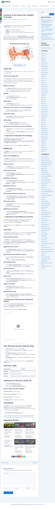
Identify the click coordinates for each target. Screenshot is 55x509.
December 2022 (44, 132)
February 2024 (44, 105)
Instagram (10, 417)
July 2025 (43, 76)
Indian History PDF (45, 220)
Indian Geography (45, 214)
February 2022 (44, 149)
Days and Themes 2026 (46, 181)
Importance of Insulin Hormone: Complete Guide (19, 447)
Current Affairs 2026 (6, 5)
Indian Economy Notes (45, 212)
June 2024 (43, 97)
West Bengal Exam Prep (46, 266)
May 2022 (43, 145)
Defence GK (43, 185)
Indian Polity (43, 222)
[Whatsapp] (23, 456)
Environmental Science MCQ (47, 191)
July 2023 (43, 118)
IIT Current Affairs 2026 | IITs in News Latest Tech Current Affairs (47, 30)
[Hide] (0, 23)
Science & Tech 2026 (45, 247)
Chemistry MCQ (44, 170)
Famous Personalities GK (46, 195)
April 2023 (43, 124)
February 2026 (44, 63)
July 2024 (43, 95)
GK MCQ (43, 208)
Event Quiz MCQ (44, 193)
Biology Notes (44, 168)
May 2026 (43, 59)
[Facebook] (48, 1)
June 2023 (43, 120)
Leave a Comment (7, 19)
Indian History (44, 218)
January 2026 (44, 64)
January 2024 (44, 107)
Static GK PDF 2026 (45, 257)
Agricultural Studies (44, 5)
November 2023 (44, 111)
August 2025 (44, 74)
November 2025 (44, 68)
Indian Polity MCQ (45, 224)
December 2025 (44, 66)
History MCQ (44, 210)
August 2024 (44, 93)
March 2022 (43, 147)
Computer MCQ (44, 178)
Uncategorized (44, 260)
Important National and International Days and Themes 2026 (47, 39)
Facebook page (17, 417)
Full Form (28, 5)
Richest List (43, 245)
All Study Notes (15, 5)
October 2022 (44, 136)
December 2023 (44, 109)
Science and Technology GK (47, 249)
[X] (14, 456)
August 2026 (44, 53)
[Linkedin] (17, 456)
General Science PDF (45, 205)
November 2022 (44, 134)
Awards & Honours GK (45, 160)
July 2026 (43, 55)
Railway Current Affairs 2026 (47, 243)
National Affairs (44, 233)
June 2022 (43, 143)
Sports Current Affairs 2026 (47, 251)
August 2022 (44, 140)
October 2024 (44, 89)
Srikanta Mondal (7, 435)
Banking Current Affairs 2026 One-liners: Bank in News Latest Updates (47, 34)
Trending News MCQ (45, 259)
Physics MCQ (44, 239)
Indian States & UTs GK (46, 228)
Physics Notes (44, 241)
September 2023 (44, 115)
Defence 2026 (44, 183)
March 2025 (43, 84)
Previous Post (4, 462)
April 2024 (43, 101)
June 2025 (43, 78)
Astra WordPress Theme (39, 504)
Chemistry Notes (44, 172)
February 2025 (44, 86)
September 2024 (44, 91)
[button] (18, 6)
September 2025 (44, 72)
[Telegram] (25, 456)
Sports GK (43, 253)
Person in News (44, 237)
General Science (44, 201)
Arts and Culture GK (45, 158)
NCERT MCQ (44, 235)
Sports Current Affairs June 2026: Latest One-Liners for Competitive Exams (47, 21)
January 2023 (44, 130)
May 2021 (43, 151)
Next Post (35, 462)
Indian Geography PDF (45, 216)
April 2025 (43, 82)
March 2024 (43, 103)
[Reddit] (21, 456)
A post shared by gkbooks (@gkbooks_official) (18, 343)
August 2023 (44, 116)
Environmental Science (46, 189)
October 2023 (44, 113)
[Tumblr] (1, 18)
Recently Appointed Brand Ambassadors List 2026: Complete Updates (46, 26)
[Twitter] (50, 1)
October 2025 (44, 70)
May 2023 (43, 122)
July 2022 (43, 141)
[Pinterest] (53, 1)
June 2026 (43, 57)
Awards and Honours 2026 (46, 162)
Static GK (23, 5)
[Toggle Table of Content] (24, 65)
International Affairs (45, 230)
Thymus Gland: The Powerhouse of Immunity (8, 442)
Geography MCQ (44, 206)
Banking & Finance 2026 (46, 164)
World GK (43, 267)
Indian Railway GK (45, 226)
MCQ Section (34, 5)
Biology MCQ (44, 166)
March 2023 (43, 126)
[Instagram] (51, 1)
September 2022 (44, 138)
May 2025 (43, 80)
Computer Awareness (45, 174)
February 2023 (44, 128)
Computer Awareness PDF (46, 176)
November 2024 (44, 88)
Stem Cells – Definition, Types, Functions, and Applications (30, 447)
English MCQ (44, 187)
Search (42, 12)
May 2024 (43, 99)
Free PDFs (43, 197)
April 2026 (43, 61)
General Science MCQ (45, 203)
